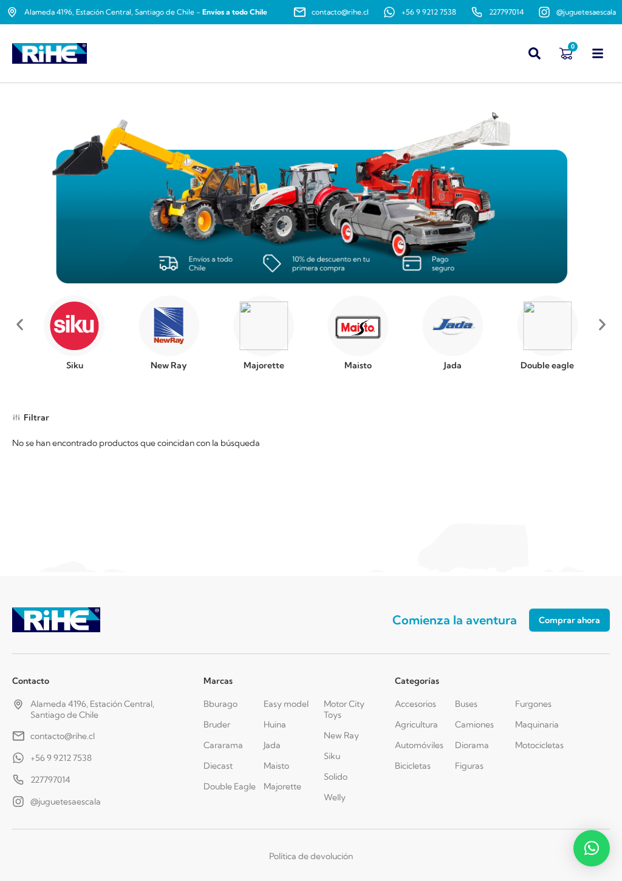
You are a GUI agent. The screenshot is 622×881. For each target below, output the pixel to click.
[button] (19, 324)
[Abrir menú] (598, 53)
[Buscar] (534, 53)
